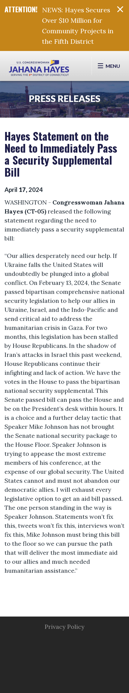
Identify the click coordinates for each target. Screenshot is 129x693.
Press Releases (64, 98)
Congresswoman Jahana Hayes (39, 69)
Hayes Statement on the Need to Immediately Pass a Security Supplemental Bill (60, 154)
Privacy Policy (65, 626)
